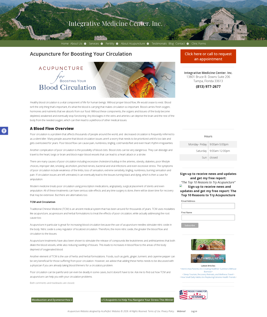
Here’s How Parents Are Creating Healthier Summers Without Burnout (208, 270)
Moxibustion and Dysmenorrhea (52, 300)
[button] (4, 131)
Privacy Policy (167, 311)
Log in (194, 311)
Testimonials (159, 43)
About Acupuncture (133, 43)
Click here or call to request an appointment (208, 56)
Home (65, 43)
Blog (171, 43)
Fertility (110, 43)
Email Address (188, 201)
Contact (180, 43)
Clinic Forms (199, 43)
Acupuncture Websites (78, 311)
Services (94, 43)
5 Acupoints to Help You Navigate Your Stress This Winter (137, 300)
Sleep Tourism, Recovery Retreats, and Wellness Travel (208, 274)
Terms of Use (154, 311)
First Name (186, 212)
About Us (76, 43)
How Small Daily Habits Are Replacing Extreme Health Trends (208, 277)
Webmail (181, 311)
